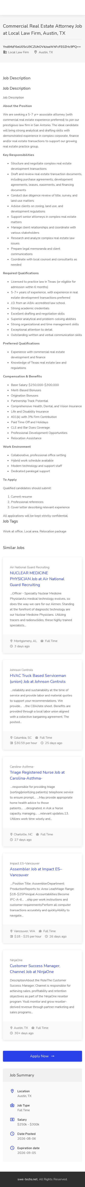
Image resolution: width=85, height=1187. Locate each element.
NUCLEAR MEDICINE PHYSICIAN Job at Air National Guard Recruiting (37, 578)
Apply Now (40, 1056)
